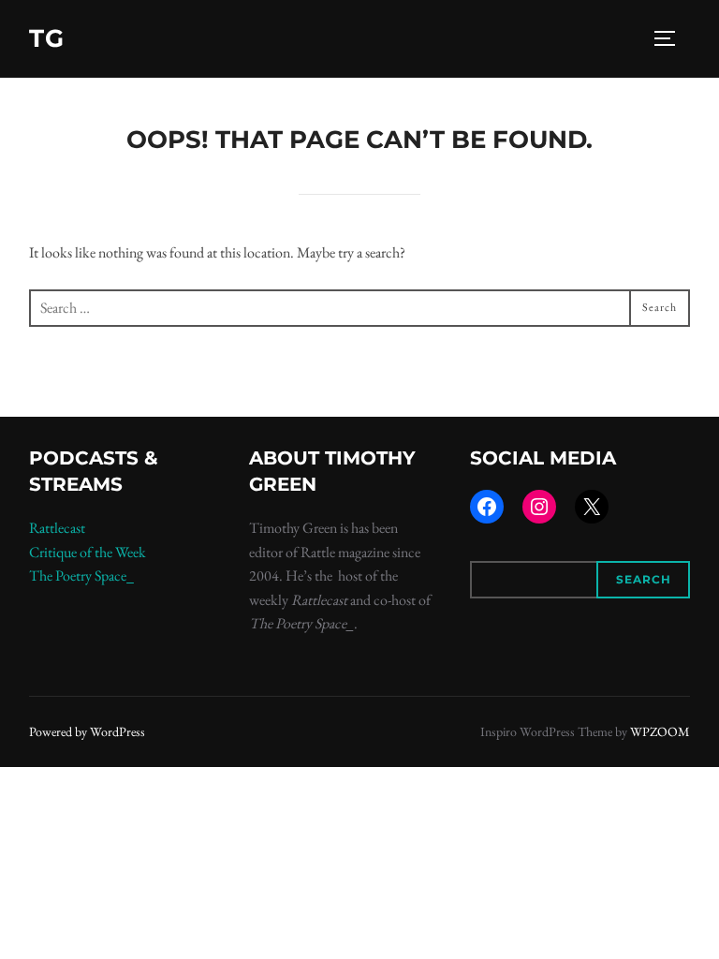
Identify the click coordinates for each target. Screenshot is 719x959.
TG (47, 38)
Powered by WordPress (87, 731)
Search (643, 579)
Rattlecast (57, 528)
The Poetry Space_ (81, 575)
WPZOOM (660, 731)
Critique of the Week (87, 552)
